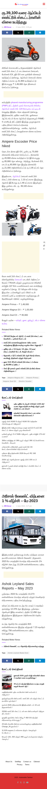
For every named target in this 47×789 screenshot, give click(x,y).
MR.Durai (7, 27)
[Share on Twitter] (18, 33)
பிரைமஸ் (18, 279)
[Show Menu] (44, 4)
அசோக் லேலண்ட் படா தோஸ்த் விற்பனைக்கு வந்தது (24, 646)
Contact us (27, 762)
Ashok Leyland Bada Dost (18, 653)
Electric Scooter (25, 381)
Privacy (19, 765)
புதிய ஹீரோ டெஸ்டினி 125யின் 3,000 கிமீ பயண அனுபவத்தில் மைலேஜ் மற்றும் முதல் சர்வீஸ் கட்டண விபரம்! (29, 406)
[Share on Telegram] (40, 33)
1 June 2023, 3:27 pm (24, 506)
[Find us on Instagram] (24, 782)
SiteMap (18, 762)
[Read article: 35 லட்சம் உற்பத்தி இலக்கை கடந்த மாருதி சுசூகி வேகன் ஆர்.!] (7, 686)
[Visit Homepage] (22, 4)
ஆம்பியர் (16, 176)
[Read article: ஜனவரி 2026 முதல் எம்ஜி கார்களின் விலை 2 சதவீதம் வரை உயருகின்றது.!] (7, 678)
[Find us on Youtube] (27, 782)
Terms (27, 765)
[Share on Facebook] (7, 33)
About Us (9, 762)
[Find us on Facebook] (17, 782)
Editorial (37, 762)
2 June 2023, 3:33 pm (24, 27)
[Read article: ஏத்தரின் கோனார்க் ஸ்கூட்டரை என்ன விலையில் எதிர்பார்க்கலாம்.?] (7, 415)
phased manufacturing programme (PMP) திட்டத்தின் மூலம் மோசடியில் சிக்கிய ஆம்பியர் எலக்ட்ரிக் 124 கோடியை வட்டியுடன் (22, 105)
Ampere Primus (32, 378)
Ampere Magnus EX (15, 378)
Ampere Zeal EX (9, 381)
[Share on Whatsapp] (29, 33)
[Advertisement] (24, 94)
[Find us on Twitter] (21, 782)
